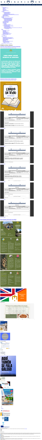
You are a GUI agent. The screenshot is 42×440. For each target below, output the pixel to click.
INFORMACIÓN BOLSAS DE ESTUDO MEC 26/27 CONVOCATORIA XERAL (11, 14)
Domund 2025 (4, 40)
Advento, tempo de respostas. (6, 41)
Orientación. (4, 35)
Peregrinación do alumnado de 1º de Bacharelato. (8, 37)
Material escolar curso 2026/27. (7, 12)
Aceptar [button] (23, 428)
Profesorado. (4, 8)
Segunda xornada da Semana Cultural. (8, 19)
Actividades (3, 17)
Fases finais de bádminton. (7, 26)
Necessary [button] (1, 434)
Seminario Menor (10, 220)
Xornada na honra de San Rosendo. (8, 20)
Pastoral (2, 36)
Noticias (15, 220)
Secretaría (3, 11)
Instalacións (3, 16)
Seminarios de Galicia (5, 32)
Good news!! (5, 23)
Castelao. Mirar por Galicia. (6, 22)
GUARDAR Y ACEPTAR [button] (2, 439)
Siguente (2, 408)
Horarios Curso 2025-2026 (5, 10)
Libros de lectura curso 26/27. (7, 13)
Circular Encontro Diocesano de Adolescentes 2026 (8, 38)
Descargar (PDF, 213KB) (2, 217)
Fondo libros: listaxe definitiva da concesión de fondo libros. (10, 46)
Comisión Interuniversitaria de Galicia (7, 34)
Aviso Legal (26, 428)
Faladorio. (4, 42)
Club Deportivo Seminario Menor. (6, 25)
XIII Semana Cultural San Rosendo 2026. (7, 18)
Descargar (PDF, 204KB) (2, 199)
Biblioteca (3, 43)
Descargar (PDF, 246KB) (2, 181)
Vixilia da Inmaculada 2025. (6, 39)
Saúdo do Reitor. (4, 7)
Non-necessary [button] (1, 437)
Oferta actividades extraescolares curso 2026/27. (8, 219)
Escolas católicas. (5, 31)
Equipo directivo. (4, 9)
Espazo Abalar (4, 30)
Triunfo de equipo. (7, 28)
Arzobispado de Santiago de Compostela (7, 33)
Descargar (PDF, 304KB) (2, 128)
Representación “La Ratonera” (7, 24)
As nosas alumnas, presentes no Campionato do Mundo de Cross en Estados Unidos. (13, 27)
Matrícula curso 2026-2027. (6, 15)
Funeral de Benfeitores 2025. (6, 21)
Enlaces (2, 29)
